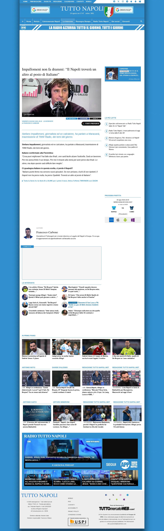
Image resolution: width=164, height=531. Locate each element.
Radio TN (47, 1)
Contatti (71, 505)
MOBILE (88, 1)
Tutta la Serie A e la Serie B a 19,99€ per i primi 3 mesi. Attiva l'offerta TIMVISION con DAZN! (61, 181)
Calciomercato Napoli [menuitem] (51, 21)
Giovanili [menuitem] (126, 21)
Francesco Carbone (31, 123)
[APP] (111, 220)
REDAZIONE (57, 1)
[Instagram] (122, 1)
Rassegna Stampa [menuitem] (83, 21)
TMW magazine (35, 1)
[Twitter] (118, 1)
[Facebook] (114, 1)
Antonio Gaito (45, 515)
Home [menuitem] (28, 21)
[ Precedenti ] (123, 214)
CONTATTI (80, 1)
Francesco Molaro (46, 518)
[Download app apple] (131, 1)
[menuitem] (22, 21)
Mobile (70, 498)
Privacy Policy (73, 511)
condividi (83, 118)
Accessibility (73, 508)
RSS (69, 501)
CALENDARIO (69, 1)
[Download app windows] (140, 1)
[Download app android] (135, 1)
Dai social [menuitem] (116, 21)
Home (25, 1)
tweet (95, 118)
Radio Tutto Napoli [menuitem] (101, 21)
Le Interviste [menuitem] (68, 21)
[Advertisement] (123, 241)
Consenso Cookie (74, 514)
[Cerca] (141, 21)
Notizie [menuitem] (36, 21)
